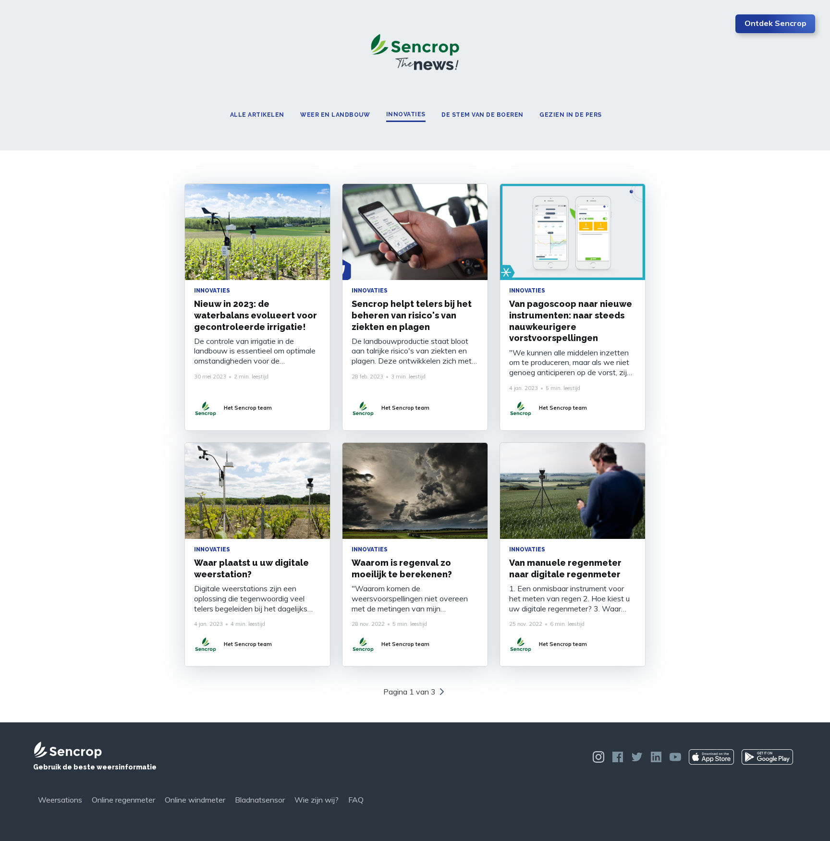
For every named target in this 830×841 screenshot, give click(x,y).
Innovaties (406, 114)
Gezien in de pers (570, 115)
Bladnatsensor (260, 799)
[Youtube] (675, 757)
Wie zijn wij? (316, 799)
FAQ (356, 799)
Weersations (60, 799)
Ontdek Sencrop (775, 23)
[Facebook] (617, 757)
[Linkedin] (656, 757)
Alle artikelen (257, 115)
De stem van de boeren (482, 115)
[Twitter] (637, 757)
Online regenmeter (123, 799)
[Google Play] (767, 756)
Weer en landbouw (335, 115)
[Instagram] (598, 757)
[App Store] (711, 756)
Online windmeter (195, 799)
